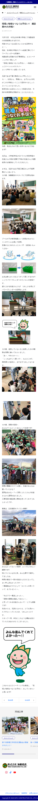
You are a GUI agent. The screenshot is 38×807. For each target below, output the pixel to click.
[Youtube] (14, 772)
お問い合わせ (33, 793)
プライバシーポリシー (12, 793)
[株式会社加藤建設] (11, 7)
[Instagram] (6, 772)
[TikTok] (10, 772)
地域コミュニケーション (24, 19)
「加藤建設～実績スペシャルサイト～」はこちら (19, 2)
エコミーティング (8, 19)
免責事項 (24, 793)
